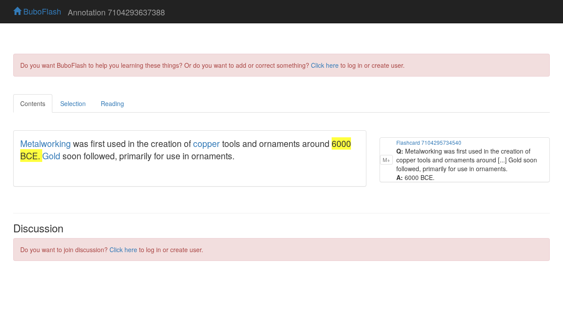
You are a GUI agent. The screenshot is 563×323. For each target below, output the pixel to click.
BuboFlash (41, 11)
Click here (325, 65)
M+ (386, 159)
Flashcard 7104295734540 (428, 142)
